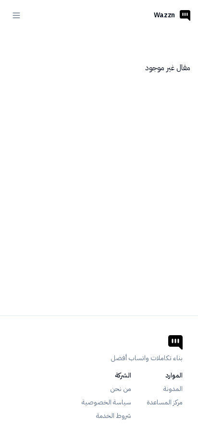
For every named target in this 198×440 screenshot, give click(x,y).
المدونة (173, 389)
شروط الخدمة (113, 416)
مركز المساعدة (165, 402)
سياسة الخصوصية (106, 402)
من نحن (120, 389)
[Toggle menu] (16, 15)
